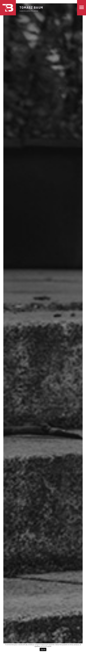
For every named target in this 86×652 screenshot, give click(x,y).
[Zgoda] (83, 648)
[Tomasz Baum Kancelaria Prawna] (8, 7)
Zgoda (43, 649)
